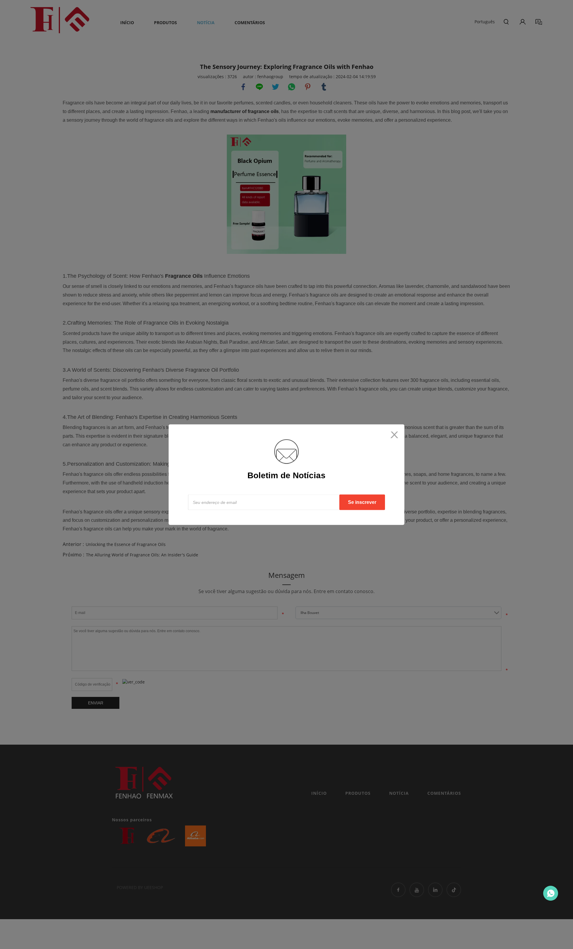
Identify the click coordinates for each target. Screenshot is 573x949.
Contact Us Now (550, 893)
